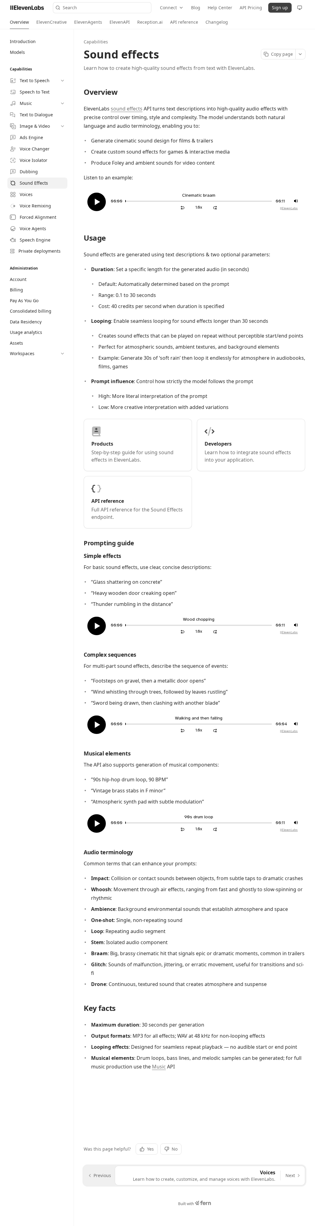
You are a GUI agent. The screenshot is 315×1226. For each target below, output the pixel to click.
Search (70, 7)
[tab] (19, 22)
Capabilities (96, 42)
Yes (150, 1149)
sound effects (126, 108)
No (174, 1149)
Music (159, 1066)
